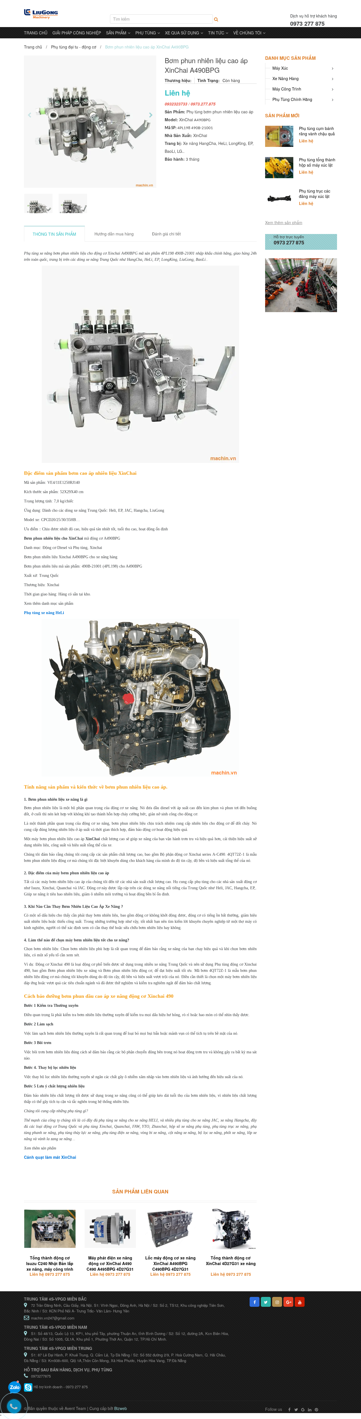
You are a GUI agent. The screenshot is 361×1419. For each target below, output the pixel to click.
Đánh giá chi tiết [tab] (166, 234)
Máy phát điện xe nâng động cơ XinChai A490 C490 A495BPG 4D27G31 (110, 1263)
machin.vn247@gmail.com (52, 1318)
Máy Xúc (280, 68)
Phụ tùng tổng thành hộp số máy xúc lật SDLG (317, 165)
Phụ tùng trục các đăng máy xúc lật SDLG (314, 196)
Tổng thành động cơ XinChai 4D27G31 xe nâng (231, 1260)
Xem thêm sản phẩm (283, 222)
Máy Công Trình (286, 89)
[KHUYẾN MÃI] (301, 285)
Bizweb (120, 1408)
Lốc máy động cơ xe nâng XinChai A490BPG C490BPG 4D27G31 (170, 1263)
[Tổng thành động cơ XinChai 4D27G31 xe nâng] (230, 1228)
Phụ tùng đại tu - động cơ (73, 47)
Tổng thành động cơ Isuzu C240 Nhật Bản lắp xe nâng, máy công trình (49, 1263)
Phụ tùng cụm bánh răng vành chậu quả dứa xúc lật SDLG (317, 133)
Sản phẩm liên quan (140, 1191)
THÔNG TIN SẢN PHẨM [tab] (54, 234)
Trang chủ (33, 47)
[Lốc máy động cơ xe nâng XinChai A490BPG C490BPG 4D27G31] (170, 1228)
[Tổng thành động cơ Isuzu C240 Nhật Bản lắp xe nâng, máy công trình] (50, 1228)
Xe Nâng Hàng (285, 78)
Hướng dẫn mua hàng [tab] (114, 234)
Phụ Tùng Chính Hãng (292, 99)
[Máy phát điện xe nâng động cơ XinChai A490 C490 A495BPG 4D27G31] (110, 1228)
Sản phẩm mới (282, 115)
